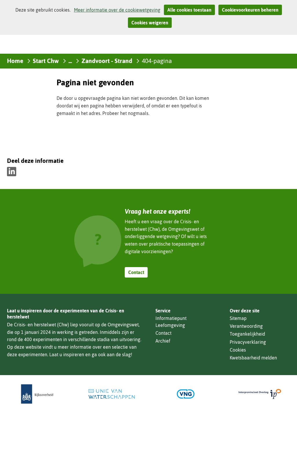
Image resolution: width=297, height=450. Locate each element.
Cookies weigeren (149, 22)
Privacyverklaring (248, 342)
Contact (136, 272)
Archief (162, 340)
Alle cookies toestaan (189, 9)
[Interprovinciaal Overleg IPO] (260, 394)
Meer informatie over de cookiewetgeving (117, 9)
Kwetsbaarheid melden (253, 357)
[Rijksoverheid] (37, 394)
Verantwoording (246, 326)
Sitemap (238, 318)
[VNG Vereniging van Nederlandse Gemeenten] (185, 394)
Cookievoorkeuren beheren (250, 9)
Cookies (238, 349)
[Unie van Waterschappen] (111, 394)
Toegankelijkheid (247, 333)
